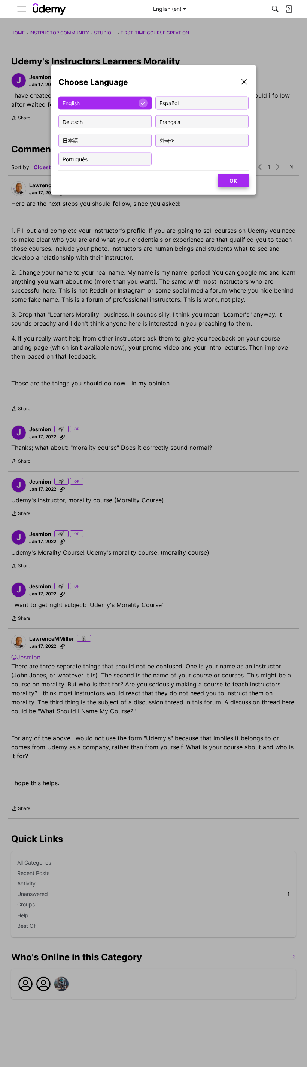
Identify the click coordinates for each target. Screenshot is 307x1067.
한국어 (167, 140)
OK (233, 180)
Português (75, 159)
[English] (49, 9)
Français (169, 121)
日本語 (70, 140)
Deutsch (73, 121)
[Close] (244, 82)
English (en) (167, 9)
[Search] (275, 9)
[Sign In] (288, 9)
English (71, 103)
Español (169, 103)
